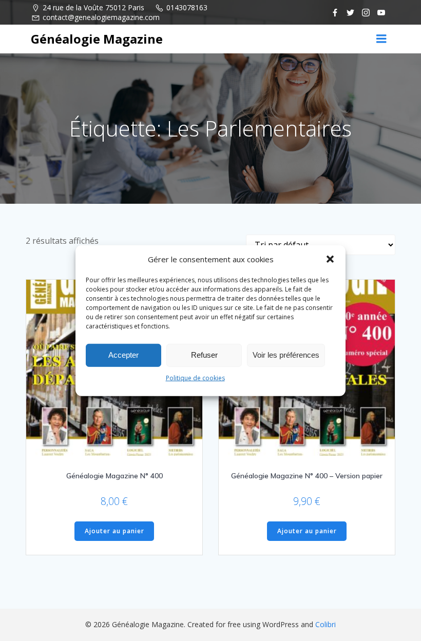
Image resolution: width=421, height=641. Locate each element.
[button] (330, 259)
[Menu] (381, 39)
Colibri (325, 624)
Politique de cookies (195, 377)
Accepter (123, 355)
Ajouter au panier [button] (114, 531)
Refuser (204, 355)
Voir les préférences (286, 355)
